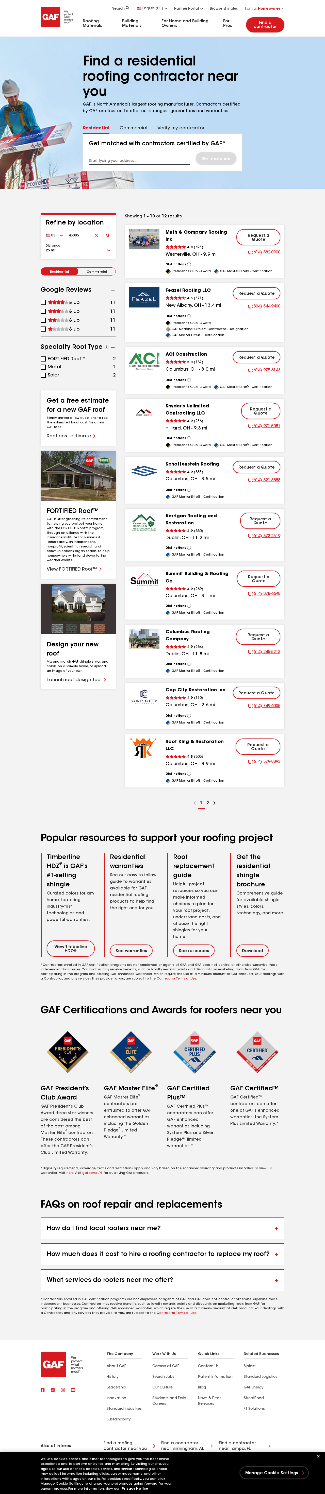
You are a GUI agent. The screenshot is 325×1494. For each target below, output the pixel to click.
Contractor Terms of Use (176, 978)
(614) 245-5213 (264, 653)
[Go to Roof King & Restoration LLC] (144, 749)
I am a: (262, 9)
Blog (202, 1387)
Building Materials (131, 23)
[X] (53, 1390)
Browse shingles (224, 9)
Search (118, 9)
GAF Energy (253, 1387)
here (70, 1173)
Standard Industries (124, 1409)
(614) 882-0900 (264, 253)
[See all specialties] (107, 347)
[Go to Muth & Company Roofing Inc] (144, 239)
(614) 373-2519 (264, 537)
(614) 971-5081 (264, 427)
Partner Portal (186, 9)
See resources (194, 951)
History (112, 1377)
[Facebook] (43, 1390)
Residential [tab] (96, 128)
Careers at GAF (165, 1366)
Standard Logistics (260, 1377)
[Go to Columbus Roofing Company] (144, 639)
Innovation (116, 1398)
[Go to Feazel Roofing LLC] (144, 297)
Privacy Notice (135, 1488)
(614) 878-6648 (264, 594)
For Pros (227, 23)
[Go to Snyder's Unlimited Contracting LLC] (144, 413)
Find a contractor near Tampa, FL (237, 1446)
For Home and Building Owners (184, 23)
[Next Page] (215, 803)
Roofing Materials (92, 23)
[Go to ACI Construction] (144, 361)
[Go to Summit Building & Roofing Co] (144, 581)
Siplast (250, 1366)
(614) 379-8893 (264, 762)
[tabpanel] (162, 152)
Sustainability (119, 1419)
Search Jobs (163, 1377)
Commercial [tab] (133, 128)
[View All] (189, 264)
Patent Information (215, 1377)
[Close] (318, 1456)
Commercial (97, 271)
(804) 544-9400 (264, 307)
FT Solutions (254, 1409)
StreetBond (254, 1398)
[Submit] (107, 233)
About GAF (116, 1366)
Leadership (116, 1387)
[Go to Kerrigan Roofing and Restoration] (144, 523)
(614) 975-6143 (264, 371)
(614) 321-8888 (264, 481)
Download (252, 951)
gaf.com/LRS (92, 1173)
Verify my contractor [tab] (180, 128)
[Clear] (96, 233)
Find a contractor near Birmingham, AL (182, 1446)
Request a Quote (258, 238)
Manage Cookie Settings (271, 1473)
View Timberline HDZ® (70, 949)
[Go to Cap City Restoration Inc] (144, 697)
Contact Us (208, 1366)
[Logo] (57, 28)
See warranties (131, 951)
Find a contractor (265, 25)
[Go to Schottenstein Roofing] (144, 471)
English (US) (152, 8)
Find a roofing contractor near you (125, 1446)
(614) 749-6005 (264, 707)
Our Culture (162, 1387)
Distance (53, 245)
